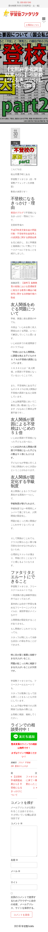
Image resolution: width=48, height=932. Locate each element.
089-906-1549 (25, 2)
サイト (14, 882)
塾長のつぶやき (21, 765)
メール (15, 871)
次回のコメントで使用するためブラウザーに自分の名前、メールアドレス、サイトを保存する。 (23, 902)
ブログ (21, 762)
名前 (14, 859)
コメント (17, 823)
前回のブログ (17, 212)
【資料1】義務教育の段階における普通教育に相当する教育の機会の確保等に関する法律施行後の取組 (24, 290)
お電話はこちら (32, 24)
